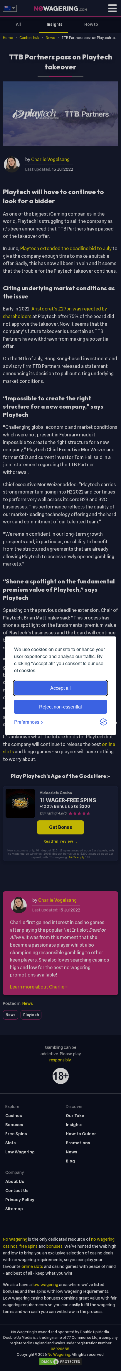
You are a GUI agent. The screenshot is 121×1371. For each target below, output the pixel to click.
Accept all (60, 687)
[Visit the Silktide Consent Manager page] (103, 721)
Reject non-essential (60, 706)
